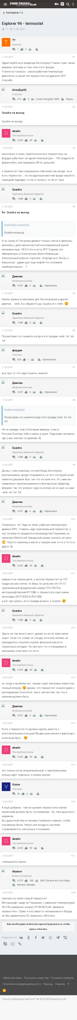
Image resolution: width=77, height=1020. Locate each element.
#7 (74, 367)
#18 (73, 892)
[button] (5, 4)
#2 (74, 106)
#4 (74, 206)
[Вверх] (68, 984)
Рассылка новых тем (36, 977)
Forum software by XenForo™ (34, 999)
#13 (73, 677)
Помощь (48, 984)
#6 (74, 330)
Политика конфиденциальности (22, 984)
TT (6, 29)
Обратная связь (12, 977)
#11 (73, 573)
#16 (73, 801)
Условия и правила (62, 977)
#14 (73, 723)
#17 (73, 855)
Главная (60, 984)
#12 (73, 627)
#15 (73, 764)
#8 (74, 400)
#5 (74, 293)
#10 (73, 519)
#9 (74, 464)
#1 (74, 57)
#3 (74, 148)
